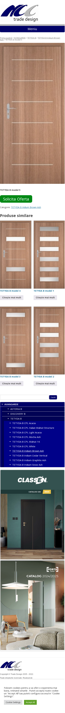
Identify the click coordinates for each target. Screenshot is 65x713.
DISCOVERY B (17, 413)
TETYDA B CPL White (23, 446)
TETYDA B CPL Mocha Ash (26, 437)
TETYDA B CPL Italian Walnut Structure (33, 427)
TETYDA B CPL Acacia (24, 423)
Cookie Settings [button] (13, 702)
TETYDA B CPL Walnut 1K (26, 441)
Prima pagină (6, 37)
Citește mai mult (11, 297)
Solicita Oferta (16, 199)
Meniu (32, 29)
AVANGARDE (20, 37)
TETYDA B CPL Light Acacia (27, 432)
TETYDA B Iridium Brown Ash (26, 207)
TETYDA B (31, 37)
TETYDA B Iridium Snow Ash (27, 464)
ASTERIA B (16, 408)
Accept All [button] (30, 702)
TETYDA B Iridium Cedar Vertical (29, 455)
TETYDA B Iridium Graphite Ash (29, 460)
